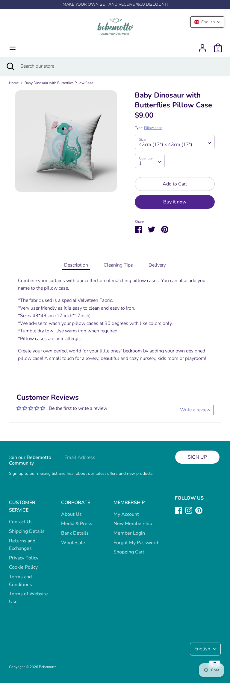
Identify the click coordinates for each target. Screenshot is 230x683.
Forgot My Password (136, 542)
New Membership (133, 523)
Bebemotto (48, 666)
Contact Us (21, 521)
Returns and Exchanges (22, 545)
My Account (126, 514)
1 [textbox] (140, 163)
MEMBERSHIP (129, 502)
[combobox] (175, 142)
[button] (207, 22)
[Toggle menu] (12, 47)
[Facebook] (178, 510)
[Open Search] (10, 66)
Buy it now (174, 202)
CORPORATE (75, 502)
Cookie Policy (23, 567)
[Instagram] (188, 510)
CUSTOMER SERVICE (22, 506)
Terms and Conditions (20, 581)
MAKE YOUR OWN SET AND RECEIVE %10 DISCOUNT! (115, 4)
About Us (71, 514)
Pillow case (153, 127)
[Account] (202, 45)
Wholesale (73, 542)
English (202, 649)
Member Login (129, 533)
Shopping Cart (129, 552)
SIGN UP (197, 457)
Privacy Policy (23, 558)
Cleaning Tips (118, 265)
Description (76, 265)
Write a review (195, 410)
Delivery (157, 265)
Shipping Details (27, 531)
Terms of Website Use (28, 598)
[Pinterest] (198, 510)
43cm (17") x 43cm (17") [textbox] (165, 144)
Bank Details (75, 533)
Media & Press (76, 523)
